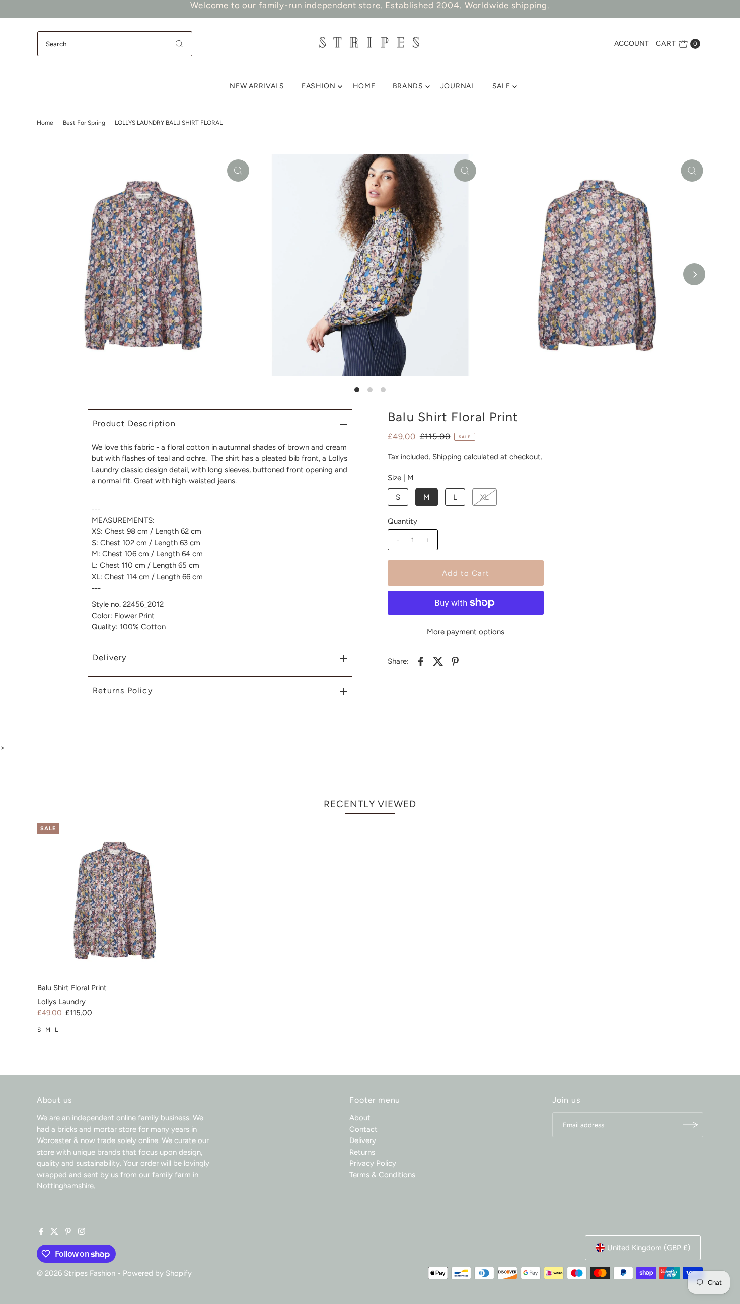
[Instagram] (81, 1232)
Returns (362, 1152)
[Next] (694, 274)
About (360, 1117)
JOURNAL (457, 86)
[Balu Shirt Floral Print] (114, 900)
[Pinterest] (68, 1232)
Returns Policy (123, 690)
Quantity (402, 521)
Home (45, 122)
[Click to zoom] (238, 170)
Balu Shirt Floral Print (72, 987)
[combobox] (114, 43)
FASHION (319, 86)
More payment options (465, 631)
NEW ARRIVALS (257, 86)
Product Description (134, 423)
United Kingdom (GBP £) (648, 1247)
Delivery (110, 657)
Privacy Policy (372, 1163)
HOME (364, 86)
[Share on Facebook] (420, 660)
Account (631, 43)
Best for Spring (84, 122)
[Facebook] (41, 1232)
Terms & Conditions (382, 1174)
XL (484, 497)
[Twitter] (54, 1232)
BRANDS (408, 86)
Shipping (447, 456)
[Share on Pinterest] (455, 660)
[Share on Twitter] (438, 660)
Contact (363, 1129)
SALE (501, 86)
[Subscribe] (690, 1124)
